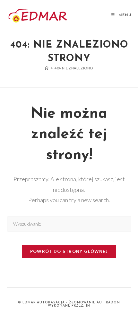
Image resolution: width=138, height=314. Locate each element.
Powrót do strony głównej (69, 251)
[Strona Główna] (47, 68)
